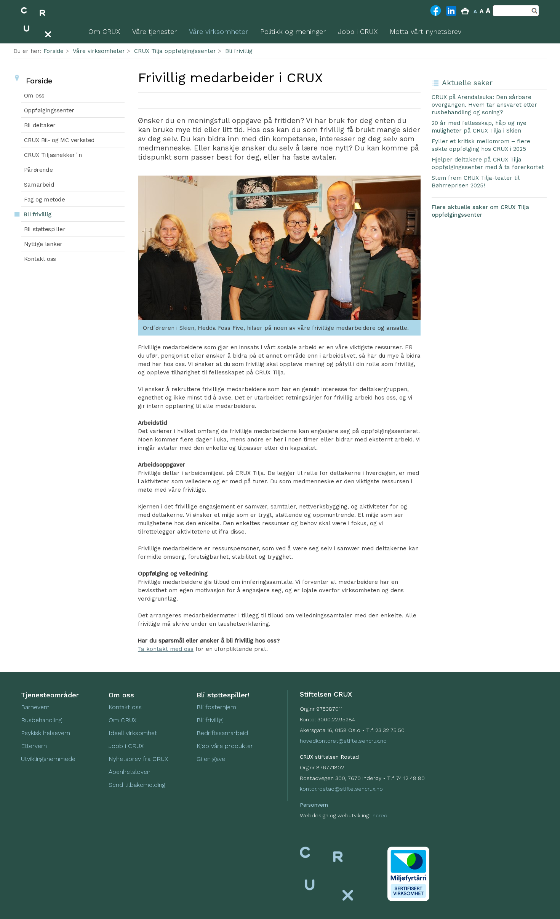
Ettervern (34, 746)
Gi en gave (211, 758)
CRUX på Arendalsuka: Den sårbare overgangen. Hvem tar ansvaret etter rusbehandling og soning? (484, 105)
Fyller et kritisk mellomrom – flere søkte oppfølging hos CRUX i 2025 (481, 145)
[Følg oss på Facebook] (435, 15)
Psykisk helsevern (45, 733)
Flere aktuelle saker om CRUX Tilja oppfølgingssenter (480, 211)
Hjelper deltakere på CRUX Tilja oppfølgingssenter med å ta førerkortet (488, 163)
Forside (53, 51)
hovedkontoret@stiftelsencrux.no (343, 741)
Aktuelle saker (467, 82)
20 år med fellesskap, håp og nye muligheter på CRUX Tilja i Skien (479, 127)
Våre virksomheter (99, 51)
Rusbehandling (42, 720)
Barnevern (36, 707)
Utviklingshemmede (48, 758)
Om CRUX (122, 720)
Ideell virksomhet (133, 733)
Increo (379, 815)
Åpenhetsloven (129, 771)
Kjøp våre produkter (225, 746)
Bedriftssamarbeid (222, 733)
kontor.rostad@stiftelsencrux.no (341, 789)
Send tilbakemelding (137, 784)
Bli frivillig (239, 51)
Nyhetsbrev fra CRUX (138, 758)
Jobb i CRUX (126, 746)
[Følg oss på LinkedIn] (451, 15)
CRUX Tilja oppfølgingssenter (175, 51)
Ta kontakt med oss (166, 649)
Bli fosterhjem (216, 707)
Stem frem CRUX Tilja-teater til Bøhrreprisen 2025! (475, 181)
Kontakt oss (125, 707)
